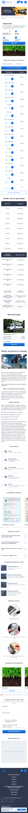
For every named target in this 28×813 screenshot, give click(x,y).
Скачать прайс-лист (15, 192)
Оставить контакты (14, 731)
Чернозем (5, 687)
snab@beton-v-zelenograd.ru (9, 801)
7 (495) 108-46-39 (9, 2)
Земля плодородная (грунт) (18, 17)
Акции (14, 781)
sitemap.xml (14, 794)
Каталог (8, 17)
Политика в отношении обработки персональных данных (14, 787)
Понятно (21, 809)
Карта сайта (14, 792)
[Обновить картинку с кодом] (23, 727)
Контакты (14, 784)
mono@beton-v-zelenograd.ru (9, 799)
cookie (7, 810)
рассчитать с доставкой (14, 67)
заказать (12, 691)
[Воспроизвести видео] (14, 361)
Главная (3, 17)
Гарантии (14, 779)
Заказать (14, 43)
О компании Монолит (14, 774)
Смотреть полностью (8, 29)
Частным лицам (14, 789)
